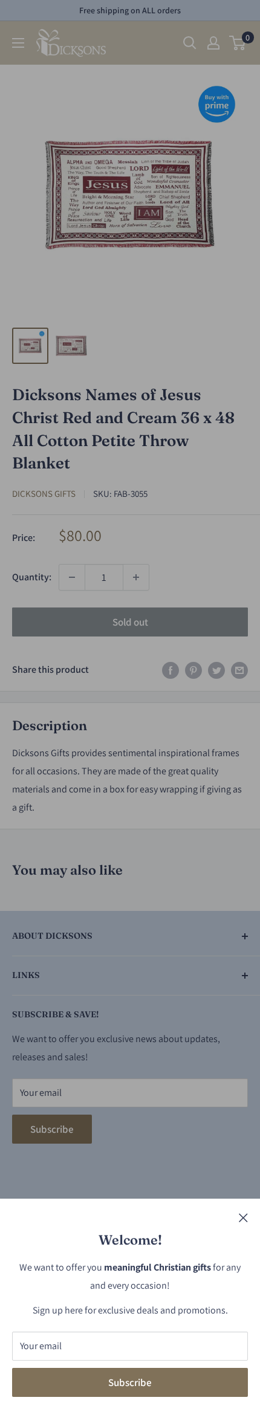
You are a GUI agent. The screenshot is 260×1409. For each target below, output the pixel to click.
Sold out (130, 622)
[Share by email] (239, 670)
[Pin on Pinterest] (193, 670)
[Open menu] (18, 43)
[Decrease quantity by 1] (72, 577)
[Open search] (190, 43)
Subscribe (130, 1382)
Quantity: (31, 577)
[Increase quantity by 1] (136, 577)
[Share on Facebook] (170, 670)
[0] (237, 43)
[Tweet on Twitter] (216, 670)
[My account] (213, 43)
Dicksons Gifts (44, 493)
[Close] (243, 1217)
